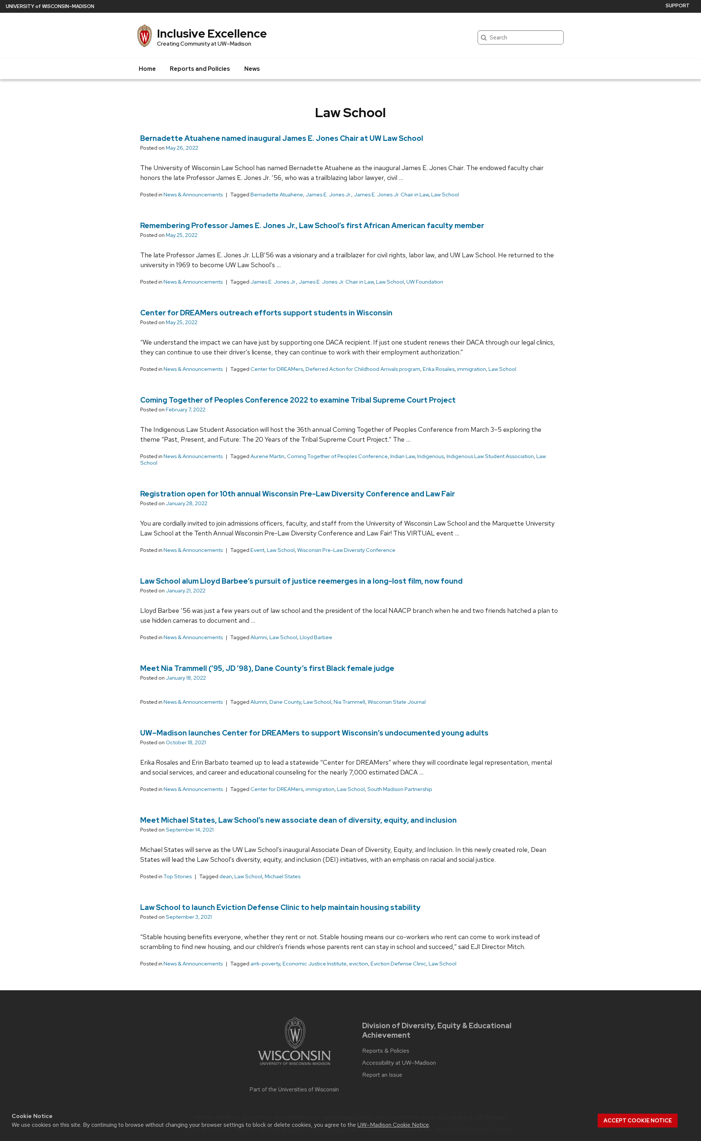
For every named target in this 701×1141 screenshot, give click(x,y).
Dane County (285, 702)
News (252, 69)
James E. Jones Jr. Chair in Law (391, 194)
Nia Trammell (349, 702)
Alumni (258, 637)
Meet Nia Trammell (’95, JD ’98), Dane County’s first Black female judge (267, 668)
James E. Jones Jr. (328, 194)
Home (147, 69)
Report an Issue (382, 1075)
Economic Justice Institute (314, 963)
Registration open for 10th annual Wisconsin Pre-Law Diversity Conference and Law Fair (297, 494)
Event (257, 550)
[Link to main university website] (294, 1066)
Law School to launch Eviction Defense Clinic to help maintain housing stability (280, 907)
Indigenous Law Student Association (490, 456)
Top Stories (178, 876)
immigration (471, 369)
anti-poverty (265, 963)
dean (225, 876)
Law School (445, 194)
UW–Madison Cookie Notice (393, 1125)
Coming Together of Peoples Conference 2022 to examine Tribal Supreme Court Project (298, 400)
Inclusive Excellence (212, 33)
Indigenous (430, 456)
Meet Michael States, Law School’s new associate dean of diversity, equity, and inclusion (298, 820)
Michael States (282, 876)
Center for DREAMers (276, 369)
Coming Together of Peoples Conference (337, 456)
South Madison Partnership (399, 789)
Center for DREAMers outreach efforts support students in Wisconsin (266, 313)
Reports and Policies (200, 69)
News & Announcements (193, 194)
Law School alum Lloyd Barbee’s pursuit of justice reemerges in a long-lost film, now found (301, 581)
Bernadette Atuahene (276, 194)
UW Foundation (424, 281)
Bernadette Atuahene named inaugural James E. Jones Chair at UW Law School (281, 138)
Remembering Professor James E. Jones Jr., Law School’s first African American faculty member (312, 225)
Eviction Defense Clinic (398, 963)
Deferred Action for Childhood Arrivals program (363, 369)
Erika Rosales (439, 369)
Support (678, 6)
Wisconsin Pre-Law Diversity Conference (346, 550)
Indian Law (402, 456)
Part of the (294, 1089)
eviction (358, 963)
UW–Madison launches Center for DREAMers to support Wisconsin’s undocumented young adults (314, 733)
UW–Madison (50, 6)
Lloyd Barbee (316, 637)
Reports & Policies (385, 1050)
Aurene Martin (267, 456)
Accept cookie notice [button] (638, 1120)
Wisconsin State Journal (397, 702)
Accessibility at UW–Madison (399, 1063)
